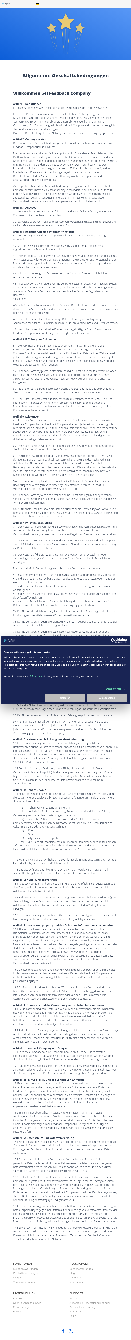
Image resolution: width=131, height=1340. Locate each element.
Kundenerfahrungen (81, 1268)
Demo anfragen (22, 1307)
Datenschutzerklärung (82, 1307)
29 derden (36, 676)
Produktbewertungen (25, 1273)
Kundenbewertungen (25, 1268)
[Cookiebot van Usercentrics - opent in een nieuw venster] (113, 640)
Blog (72, 1273)
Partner (17, 1311)
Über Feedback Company (27, 1302)
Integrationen (77, 1281)
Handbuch (75, 1277)
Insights (17, 1277)
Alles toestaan (107, 698)
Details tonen (113, 688)
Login (72, 1315)
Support (74, 1298)
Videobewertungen (24, 1281)
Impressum (75, 1311)
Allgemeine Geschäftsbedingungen (90, 1302)
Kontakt (17, 1298)
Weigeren (65, 698)
